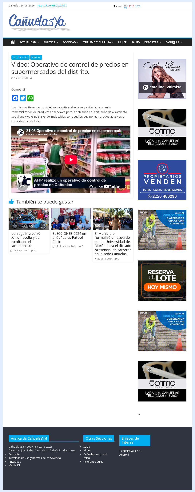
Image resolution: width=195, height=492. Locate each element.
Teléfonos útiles (93, 461)
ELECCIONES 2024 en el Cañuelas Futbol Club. (69, 237)
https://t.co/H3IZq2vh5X (52, 5)
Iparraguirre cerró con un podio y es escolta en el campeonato (25, 239)
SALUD (135, 42)
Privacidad (15, 461)
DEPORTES (151, 42)
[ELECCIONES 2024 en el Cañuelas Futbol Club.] (71, 210)
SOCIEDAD (69, 42)
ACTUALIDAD (27, 42)
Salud (86, 446)
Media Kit (14, 465)
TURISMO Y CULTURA (97, 42)
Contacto (14, 454)
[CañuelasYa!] (40, 16)
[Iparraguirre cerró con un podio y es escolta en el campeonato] (29, 210)
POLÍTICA (49, 42)
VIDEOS (36, 57)
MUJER (122, 42)
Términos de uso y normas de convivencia (35, 458)
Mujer (87, 450)
